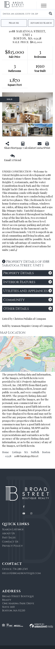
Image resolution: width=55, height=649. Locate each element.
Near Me (14, 23)
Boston (46, 452)
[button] (50, 13)
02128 (8, 456)
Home (5, 452)
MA (26, 452)
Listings (16, 452)
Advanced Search (41, 23)
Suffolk (35, 452)
